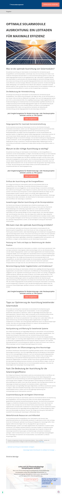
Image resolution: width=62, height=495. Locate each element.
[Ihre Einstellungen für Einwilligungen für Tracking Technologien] (2, 492)
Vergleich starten (50, 4)
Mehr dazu (41, 441)
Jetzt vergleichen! (31, 119)
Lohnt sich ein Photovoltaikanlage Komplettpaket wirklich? (31, 467)
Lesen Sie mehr (31, 479)
